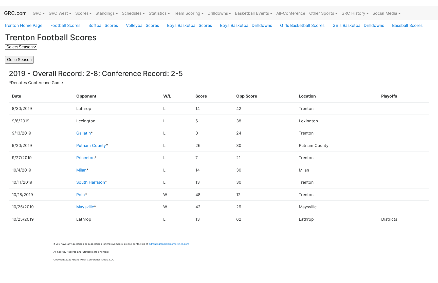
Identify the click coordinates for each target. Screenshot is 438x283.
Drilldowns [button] (218, 13)
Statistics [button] (158, 13)
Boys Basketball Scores (189, 25)
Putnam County (91, 145)
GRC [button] (37, 13)
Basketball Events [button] (252, 13)
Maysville (85, 206)
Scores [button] (81, 13)
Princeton (85, 157)
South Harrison (90, 182)
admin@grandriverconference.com (169, 243)
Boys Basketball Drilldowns (246, 25)
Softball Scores (103, 25)
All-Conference (290, 13)
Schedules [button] (131, 13)
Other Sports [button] (321, 13)
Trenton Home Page (23, 25)
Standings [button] (105, 13)
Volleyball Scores (142, 25)
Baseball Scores (407, 25)
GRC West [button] (58, 13)
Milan (81, 170)
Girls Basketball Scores (302, 25)
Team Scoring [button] (187, 13)
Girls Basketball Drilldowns (358, 25)
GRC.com (15, 13)
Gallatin (83, 133)
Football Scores (65, 25)
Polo (80, 194)
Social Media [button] (385, 13)
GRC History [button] (353, 13)
